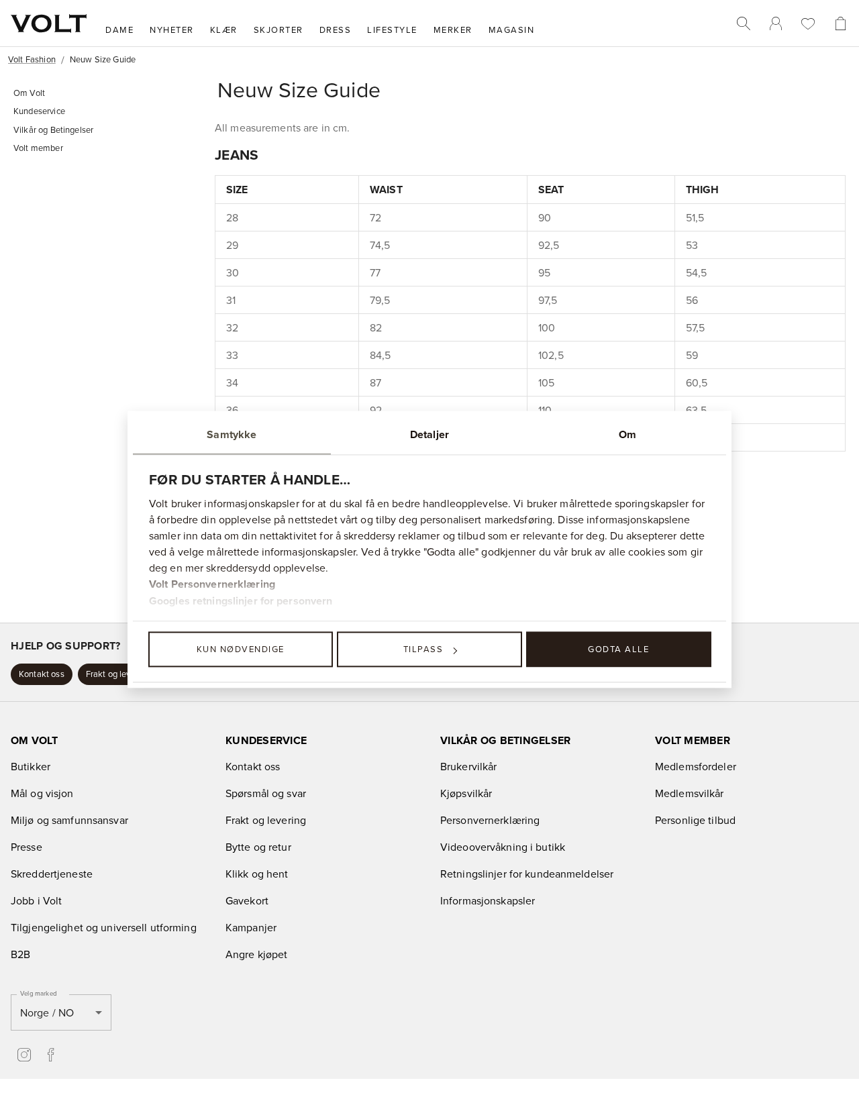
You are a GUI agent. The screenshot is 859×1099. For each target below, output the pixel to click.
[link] (776, 23)
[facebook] (51, 1054)
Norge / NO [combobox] (47, 1012)
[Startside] (49, 23)
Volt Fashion (32, 59)
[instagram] (24, 1054)
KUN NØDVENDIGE (241, 649)
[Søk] (744, 23)
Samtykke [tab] (231, 434)
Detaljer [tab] (429, 434)
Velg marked (38, 993)
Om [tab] (627, 434)
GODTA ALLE (618, 649)
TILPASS (423, 649)
